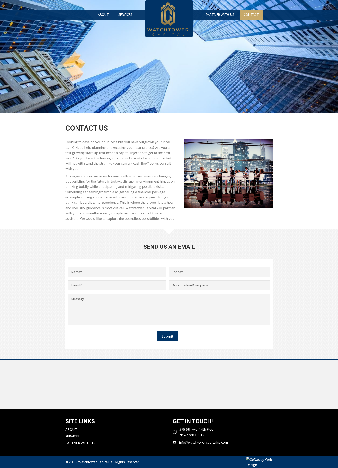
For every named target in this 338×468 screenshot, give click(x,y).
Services (72, 436)
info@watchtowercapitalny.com (203, 442)
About (71, 429)
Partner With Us (80, 443)
